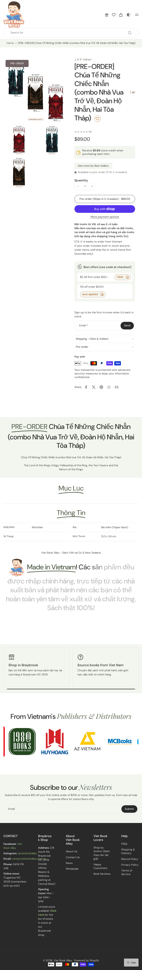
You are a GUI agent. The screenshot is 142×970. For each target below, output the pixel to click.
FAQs (124, 844)
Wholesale (72, 869)
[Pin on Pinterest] (101, 387)
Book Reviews (102, 874)
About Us (71, 851)
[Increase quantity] (91, 186)
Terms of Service (126, 872)
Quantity (81, 180)
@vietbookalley (27, 853)
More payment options (105, 217)
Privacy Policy (130, 865)
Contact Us (73, 857)
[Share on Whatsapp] (109, 387)
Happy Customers (100, 866)
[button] (106, 14)
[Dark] (128, 15)
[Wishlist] (113, 15)
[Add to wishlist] (97, 119)
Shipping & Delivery (128, 851)
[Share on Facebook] (86, 387)
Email (83, 325)
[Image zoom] (35, 90)
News (69, 863)
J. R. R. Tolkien (82, 59)
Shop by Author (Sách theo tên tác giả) (102, 853)
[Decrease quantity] (78, 186)
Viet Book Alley (63, 960)
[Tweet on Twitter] (93, 387)
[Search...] (129, 32)
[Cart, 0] (121, 14)
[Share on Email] (116, 387)
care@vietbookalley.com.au (29, 859)
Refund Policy (129, 859)
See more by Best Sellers (93, 166)
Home (10, 43)
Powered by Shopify (86, 960)
